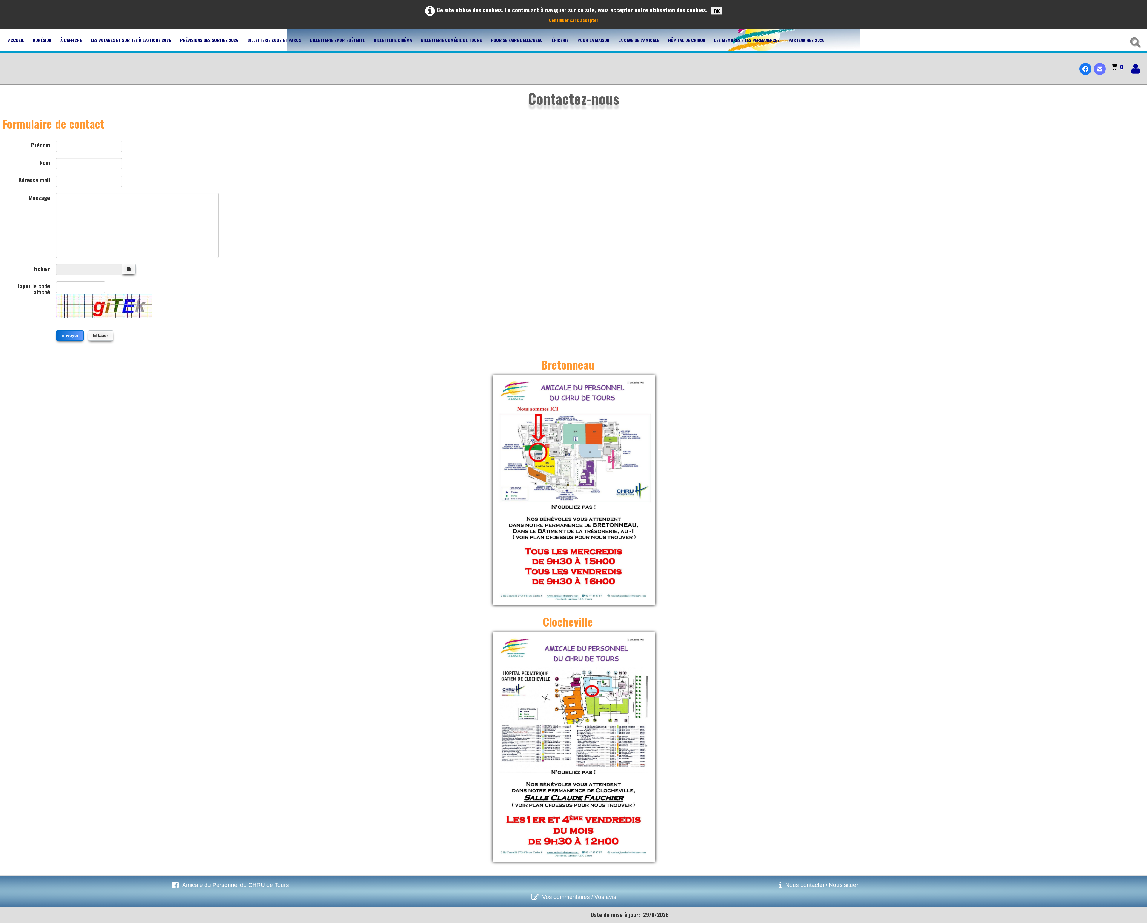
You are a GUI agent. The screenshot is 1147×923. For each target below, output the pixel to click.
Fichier (41, 267)
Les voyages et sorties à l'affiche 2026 (131, 40)
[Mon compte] (1136, 68)
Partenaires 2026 (806, 40)
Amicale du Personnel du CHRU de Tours (235, 885)
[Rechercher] (1134, 41)
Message (39, 196)
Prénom (40, 144)
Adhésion (42, 40)
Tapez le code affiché (33, 288)
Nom (45, 161)
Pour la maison (593, 40)
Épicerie (560, 40)
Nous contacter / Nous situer (821, 885)
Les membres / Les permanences (747, 40)
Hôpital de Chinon (686, 40)
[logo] (7, 64)
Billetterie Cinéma (393, 40)
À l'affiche (71, 40)
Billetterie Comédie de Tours (451, 40)
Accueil (16, 40)
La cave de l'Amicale (638, 40)
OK (717, 11)
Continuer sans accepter (573, 20)
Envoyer (70, 335)
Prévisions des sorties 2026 (209, 40)
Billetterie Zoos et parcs (274, 40)
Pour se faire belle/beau (517, 40)
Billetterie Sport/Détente (337, 40)
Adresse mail (34, 179)
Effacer (100, 335)
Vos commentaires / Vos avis (579, 897)
